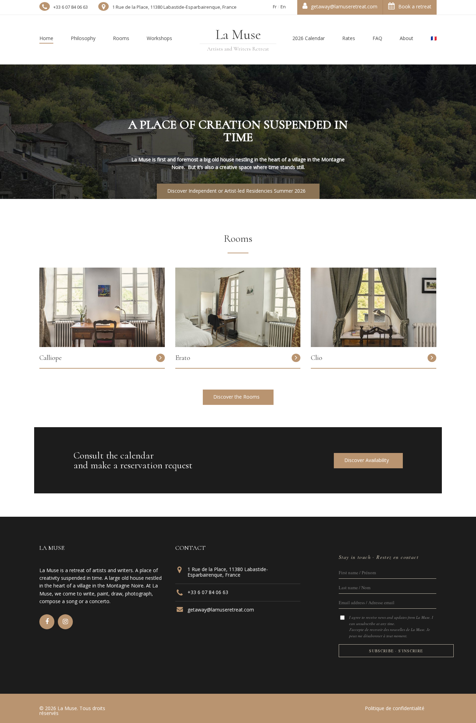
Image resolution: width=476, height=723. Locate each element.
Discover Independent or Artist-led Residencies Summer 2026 (237, 190)
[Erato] (238, 345)
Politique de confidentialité (394, 708)
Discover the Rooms (237, 396)
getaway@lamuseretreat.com (344, 6)
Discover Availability (367, 460)
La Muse (238, 34)
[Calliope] (102, 345)
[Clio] (373, 345)
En (283, 6)
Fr (275, 6)
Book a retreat (414, 6)
